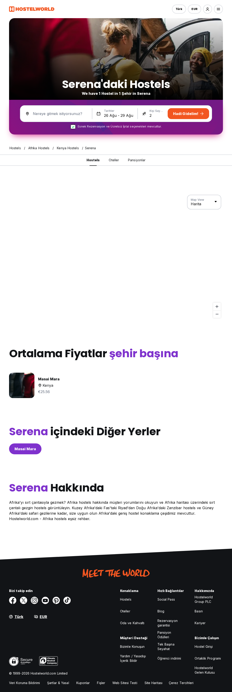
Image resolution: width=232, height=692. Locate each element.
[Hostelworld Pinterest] (56, 600)
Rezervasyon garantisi (167, 623)
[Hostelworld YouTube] (45, 600)
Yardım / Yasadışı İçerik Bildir (133, 658)
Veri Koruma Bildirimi (24, 683)
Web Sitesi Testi (124, 683)
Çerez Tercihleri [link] (181, 683)
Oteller (125, 611)
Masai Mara (25, 449)
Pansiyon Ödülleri (164, 635)
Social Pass (166, 599)
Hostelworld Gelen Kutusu (205, 670)
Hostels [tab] (93, 160)
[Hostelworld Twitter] (23, 600)
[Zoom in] (217, 306)
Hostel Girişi (204, 646)
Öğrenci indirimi (169, 658)
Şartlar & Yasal (58, 683)
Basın (199, 611)
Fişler (101, 683)
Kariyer (200, 623)
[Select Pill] (207, 9)
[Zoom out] (217, 314)
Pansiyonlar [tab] (136, 160)
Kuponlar (83, 683)
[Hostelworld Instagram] (34, 600)
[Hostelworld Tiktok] (67, 600)
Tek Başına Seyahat (165, 646)
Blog (160, 611)
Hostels (125, 599)
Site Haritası (153, 683)
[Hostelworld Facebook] (12, 600)
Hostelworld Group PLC (204, 599)
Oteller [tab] (114, 160)
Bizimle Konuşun (132, 646)
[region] (116, 256)
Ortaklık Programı (208, 658)
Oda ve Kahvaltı (132, 623)
